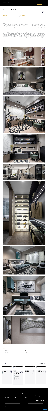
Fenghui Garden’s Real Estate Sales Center (16, 373)
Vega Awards (10, 0)
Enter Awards (40, 4)
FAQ (15, 397)
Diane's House (27, 371)
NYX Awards (14, 0)
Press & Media (28, 4)
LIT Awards (28, 0)
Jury (21, 4)
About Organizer (7, 397)
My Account (44, 4)
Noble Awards (32, 0)
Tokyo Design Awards (43, 0)
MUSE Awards (6, 0)
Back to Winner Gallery (42, 363)
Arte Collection (37, 0)
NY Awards (24, 0)
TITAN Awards (19, 0)
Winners (24, 4)
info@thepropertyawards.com (39, 400)
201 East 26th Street (39, 371)
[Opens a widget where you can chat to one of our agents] (45, 410)
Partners (33, 4)
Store (35, 4)
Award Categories (17, 4)
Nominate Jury (26, 397)
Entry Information (11, 4)
